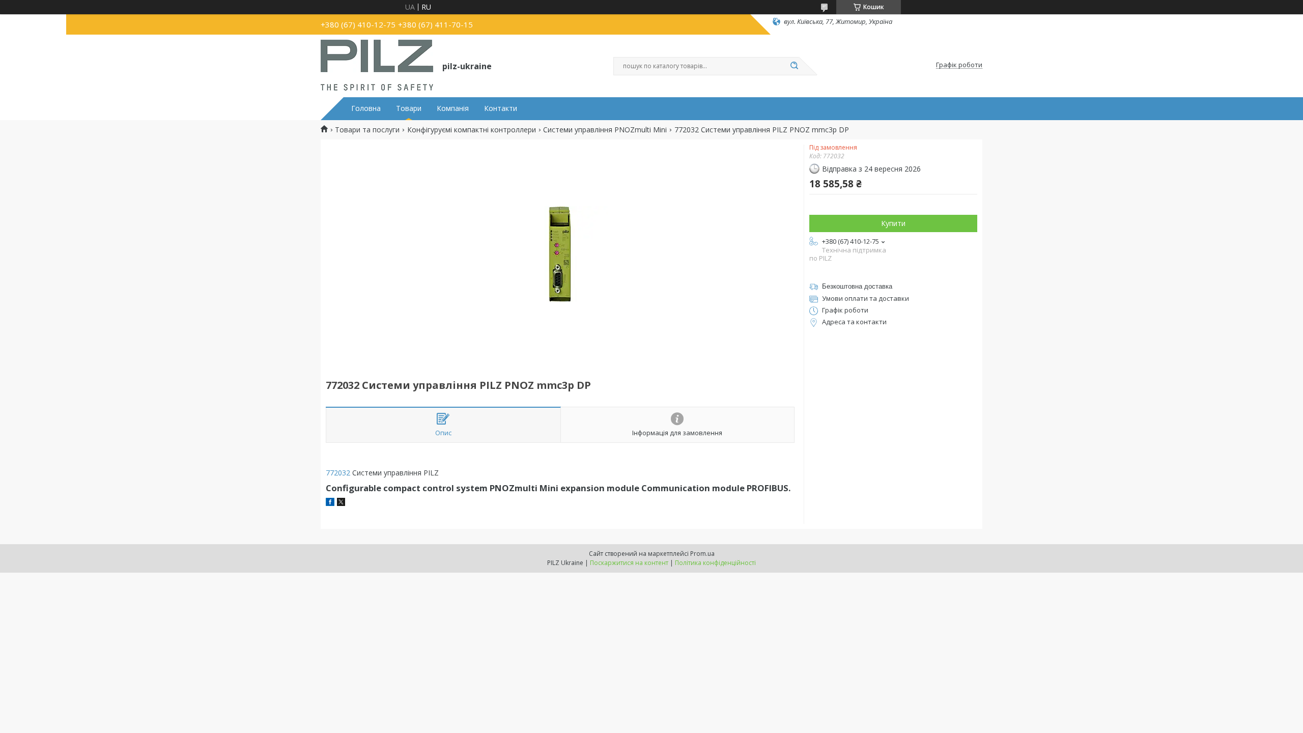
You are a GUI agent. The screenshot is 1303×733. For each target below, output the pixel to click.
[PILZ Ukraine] (377, 65)
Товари (408, 108)
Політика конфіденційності (715, 562)
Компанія (453, 108)
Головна (366, 108)
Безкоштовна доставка (857, 286)
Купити (893, 223)
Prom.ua (702, 553)
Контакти (500, 108)
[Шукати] (794, 66)
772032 (338, 472)
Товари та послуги (367, 129)
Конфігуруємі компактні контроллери (471, 129)
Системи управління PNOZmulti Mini (605, 129)
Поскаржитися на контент (629, 562)
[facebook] (330, 503)
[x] (341, 503)
